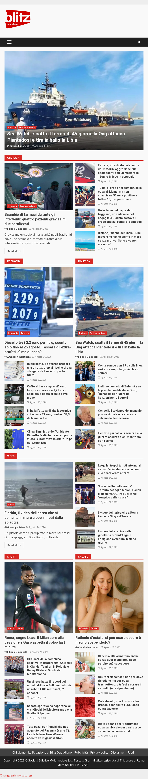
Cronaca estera (28, 206)
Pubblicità (81, 752)
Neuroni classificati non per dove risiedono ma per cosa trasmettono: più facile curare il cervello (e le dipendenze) (85, 684)
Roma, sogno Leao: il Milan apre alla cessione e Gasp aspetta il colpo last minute (39, 597)
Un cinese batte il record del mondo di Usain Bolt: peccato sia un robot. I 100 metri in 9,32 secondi (14, 689)
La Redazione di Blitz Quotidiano (50, 752)
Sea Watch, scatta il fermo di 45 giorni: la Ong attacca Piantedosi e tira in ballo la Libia (109, 302)
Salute (94, 628)
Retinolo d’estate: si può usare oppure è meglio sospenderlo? (109, 597)
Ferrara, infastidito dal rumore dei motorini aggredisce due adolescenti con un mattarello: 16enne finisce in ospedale (85, 173)
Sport (20, 628)
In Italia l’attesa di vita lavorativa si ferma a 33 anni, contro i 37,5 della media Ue (14, 416)
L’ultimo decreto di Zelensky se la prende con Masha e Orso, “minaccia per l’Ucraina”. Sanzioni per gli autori (85, 394)
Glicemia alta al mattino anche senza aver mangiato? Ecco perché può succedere (85, 662)
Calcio (11, 628)
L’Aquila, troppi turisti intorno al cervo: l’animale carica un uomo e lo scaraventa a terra (85, 472)
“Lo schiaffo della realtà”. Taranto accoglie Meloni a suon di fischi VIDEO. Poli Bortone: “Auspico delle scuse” (85, 494)
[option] (74, 100)
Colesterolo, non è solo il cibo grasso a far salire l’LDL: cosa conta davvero (85, 707)
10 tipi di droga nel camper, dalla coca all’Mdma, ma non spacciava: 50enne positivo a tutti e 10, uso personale (85, 196)
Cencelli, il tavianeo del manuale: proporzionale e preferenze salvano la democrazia (85, 416)
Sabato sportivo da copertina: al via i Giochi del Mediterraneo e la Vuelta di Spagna (14, 711)
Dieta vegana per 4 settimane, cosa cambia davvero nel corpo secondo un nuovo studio (85, 729)
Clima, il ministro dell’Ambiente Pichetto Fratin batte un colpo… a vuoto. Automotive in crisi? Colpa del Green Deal (14, 439)
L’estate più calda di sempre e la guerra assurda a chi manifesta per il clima (85, 439)
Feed (130, 752)
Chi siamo (19, 752)
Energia (25, 127)
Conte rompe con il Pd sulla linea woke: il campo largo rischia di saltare (85, 371)
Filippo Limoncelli (17, 228)
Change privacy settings (16, 775)
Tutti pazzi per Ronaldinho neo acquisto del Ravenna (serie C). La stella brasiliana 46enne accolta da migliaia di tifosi (14, 734)
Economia (13, 127)
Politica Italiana (98, 333)
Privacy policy (99, 752)
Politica (83, 333)
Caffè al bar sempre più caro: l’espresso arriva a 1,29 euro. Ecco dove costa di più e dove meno (14, 394)
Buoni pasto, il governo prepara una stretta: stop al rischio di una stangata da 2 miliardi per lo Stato (14, 371)
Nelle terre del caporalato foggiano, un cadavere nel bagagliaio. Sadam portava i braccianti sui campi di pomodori (85, 218)
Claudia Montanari (88, 647)
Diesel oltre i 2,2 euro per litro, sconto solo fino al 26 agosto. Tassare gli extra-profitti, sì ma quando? (74, 100)
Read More (14, 251)
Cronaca (12, 206)
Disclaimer (118, 752)
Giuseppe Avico (16, 527)
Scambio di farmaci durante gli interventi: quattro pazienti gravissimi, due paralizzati (39, 186)
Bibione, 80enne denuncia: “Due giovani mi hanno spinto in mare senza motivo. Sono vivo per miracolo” (85, 241)
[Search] (139, 42)
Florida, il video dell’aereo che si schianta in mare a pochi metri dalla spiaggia (39, 485)
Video (11, 504)
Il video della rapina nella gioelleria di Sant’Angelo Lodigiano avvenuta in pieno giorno (85, 539)
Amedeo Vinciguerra (21, 145)
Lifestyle (83, 628)
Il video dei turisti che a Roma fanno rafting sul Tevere (85, 517)
